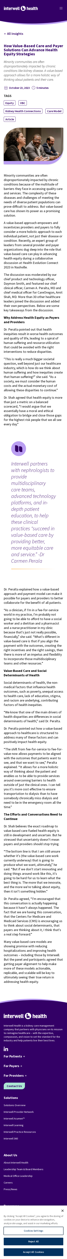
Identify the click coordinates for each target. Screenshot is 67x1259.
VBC (22, 103)
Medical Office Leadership (18, 1176)
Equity (9, 103)
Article (9, 119)
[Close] (62, 1211)
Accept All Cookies (33, 1252)
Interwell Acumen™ (14, 1118)
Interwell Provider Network (19, 1112)
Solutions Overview (14, 1105)
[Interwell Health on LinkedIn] (6, 1049)
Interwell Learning (13, 1125)
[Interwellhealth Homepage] (21, 8)
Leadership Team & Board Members (23, 1169)
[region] (33, 1232)
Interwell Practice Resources (20, 1132)
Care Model (54, 111)
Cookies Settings (33, 1230)
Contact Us (14, 1086)
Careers (8, 1182)
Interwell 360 (11, 1138)
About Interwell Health (16, 1162)
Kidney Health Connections (23, 111)
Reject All (33, 1241)
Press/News (10, 1189)
